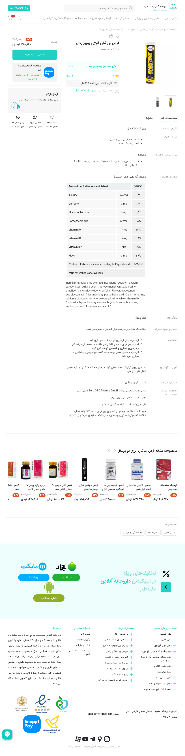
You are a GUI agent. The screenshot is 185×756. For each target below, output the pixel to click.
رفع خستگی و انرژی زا (132, 532)
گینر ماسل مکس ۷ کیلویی (116, 657)
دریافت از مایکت (33, 578)
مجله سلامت (80, 18)
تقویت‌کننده (153, 532)
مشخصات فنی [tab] (168, 118)
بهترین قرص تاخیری (162, 666)
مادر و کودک (122, 18)
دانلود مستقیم (49, 598)
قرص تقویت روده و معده (160, 683)
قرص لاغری (166, 639)
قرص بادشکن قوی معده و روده (157, 689)
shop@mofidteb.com (100, 714)
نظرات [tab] (149, 118)
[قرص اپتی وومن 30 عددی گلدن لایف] (58, 469)
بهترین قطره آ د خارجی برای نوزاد (156, 651)
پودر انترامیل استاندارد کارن (116, 639)
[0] (10, 18)
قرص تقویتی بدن (163, 677)
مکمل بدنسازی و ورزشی (146, 18)
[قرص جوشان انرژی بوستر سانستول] (84, 469)
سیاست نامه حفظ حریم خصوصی (79, 652)
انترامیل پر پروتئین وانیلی (117, 651)
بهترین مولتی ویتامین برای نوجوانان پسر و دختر (155, 658)
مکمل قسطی (165, 634)
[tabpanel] (121, 273)
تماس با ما (85, 634)
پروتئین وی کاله (121, 634)
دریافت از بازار (66, 578)
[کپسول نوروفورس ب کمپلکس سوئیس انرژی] (110, 469)
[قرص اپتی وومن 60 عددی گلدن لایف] (32, 469)
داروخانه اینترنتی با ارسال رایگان (25, 646)
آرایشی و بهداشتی (101, 18)
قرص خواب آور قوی (162, 645)
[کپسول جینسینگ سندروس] (163, 469)
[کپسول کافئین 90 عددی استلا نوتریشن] (137, 469)
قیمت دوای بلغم (164, 672)
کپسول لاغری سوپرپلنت (117, 668)
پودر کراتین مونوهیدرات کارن (115, 645)
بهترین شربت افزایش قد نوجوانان (113, 680)
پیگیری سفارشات (83, 639)
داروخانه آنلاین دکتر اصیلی (57, 18)
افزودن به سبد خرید (35, 55)
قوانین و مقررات (83, 645)
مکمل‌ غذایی (171, 18)
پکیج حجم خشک (120, 674)
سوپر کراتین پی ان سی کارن (115, 663)
